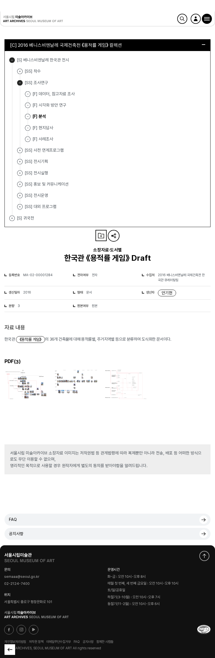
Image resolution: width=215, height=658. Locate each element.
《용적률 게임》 (30, 339)
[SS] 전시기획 (20, 161)
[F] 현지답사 (42, 127)
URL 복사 (114, 236)
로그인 (196, 19)
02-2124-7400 (17, 583)
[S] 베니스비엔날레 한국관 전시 (12, 60)
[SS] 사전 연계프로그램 (20, 150)
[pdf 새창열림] (25, 399)
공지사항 (16, 533)
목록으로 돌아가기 (9, 649)
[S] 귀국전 (12, 218)
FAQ (13, 519)
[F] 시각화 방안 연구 (49, 105)
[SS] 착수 (20, 71)
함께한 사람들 (104, 642)
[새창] (204, 629)
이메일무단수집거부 (58, 642)
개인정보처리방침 (15, 642)
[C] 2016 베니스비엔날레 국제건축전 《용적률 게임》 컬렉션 (66, 45)
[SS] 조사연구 (20, 83)
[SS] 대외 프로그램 (20, 206)
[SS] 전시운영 (20, 195)
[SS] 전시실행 (20, 173)
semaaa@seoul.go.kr (21, 576)
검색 (182, 19)
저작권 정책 (36, 642)
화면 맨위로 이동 (204, 556)
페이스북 (8, 629)
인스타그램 (21, 629)
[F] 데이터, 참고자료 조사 (53, 93)
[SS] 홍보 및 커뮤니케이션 (20, 184)
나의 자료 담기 (101, 235)
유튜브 (33, 629)
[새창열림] (29, 556)
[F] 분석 (39, 116)
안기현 (167, 292)
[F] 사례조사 (42, 139)
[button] (207, 19)
